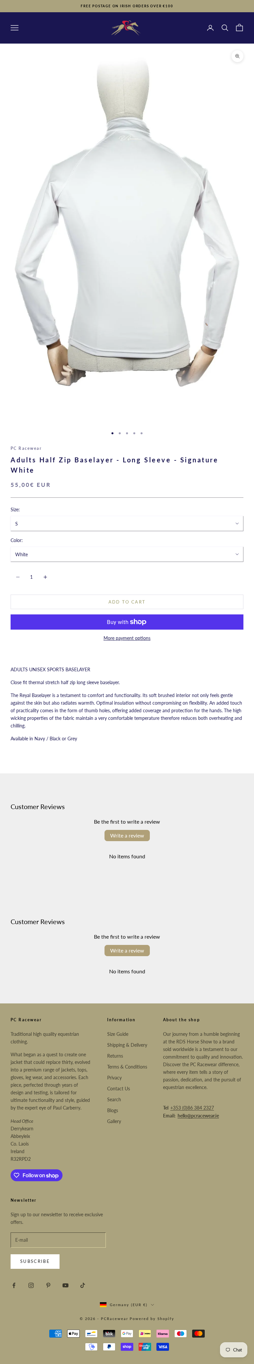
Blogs (112, 1110)
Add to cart (127, 601)
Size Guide (117, 1034)
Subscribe (35, 1261)
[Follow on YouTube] (65, 1285)
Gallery (114, 1121)
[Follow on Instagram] (31, 1285)
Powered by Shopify (152, 1318)
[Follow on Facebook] (14, 1285)
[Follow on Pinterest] (48, 1285)
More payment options (127, 638)
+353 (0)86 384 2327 (192, 1108)
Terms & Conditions (127, 1067)
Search (114, 1099)
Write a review (127, 835)
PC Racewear (26, 448)
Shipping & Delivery (127, 1045)
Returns (115, 1056)
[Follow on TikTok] (82, 1285)
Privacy (114, 1077)
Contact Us (118, 1088)
